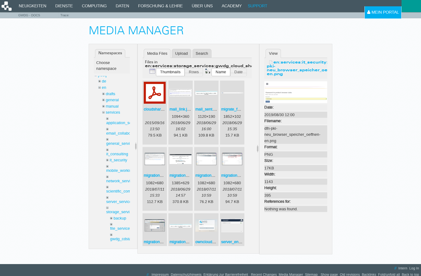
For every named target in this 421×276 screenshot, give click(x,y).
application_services (124, 123)
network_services (121, 181)
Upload (181, 53)
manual (112, 106)
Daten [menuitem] (122, 6)
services (113, 112)
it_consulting (117, 154)
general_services (121, 143)
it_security (118, 160)
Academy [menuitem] (232, 6)
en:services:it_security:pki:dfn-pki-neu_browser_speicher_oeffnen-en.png (306, 68)
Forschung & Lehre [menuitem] (160, 6)
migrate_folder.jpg (236, 109)
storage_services (121, 212)
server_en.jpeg (234, 242)
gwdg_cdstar (121, 239)
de (104, 81)
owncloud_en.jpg (210, 242)
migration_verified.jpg (188, 242)
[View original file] (295, 92)
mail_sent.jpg (207, 109)
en (104, 87)
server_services (120, 202)
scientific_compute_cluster (129, 191)
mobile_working (120, 170)
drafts (110, 94)
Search (202, 53)
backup (120, 218)
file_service (120, 228)
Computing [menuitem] (94, 6)
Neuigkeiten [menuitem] (32, 6)
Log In (414, 268)
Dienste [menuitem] (64, 6)
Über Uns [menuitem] (202, 6)
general (112, 100)
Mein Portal (384, 12)
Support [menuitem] (257, 6)
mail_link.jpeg (182, 109)
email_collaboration (123, 133)
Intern (402, 268)
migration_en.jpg (184, 175)
